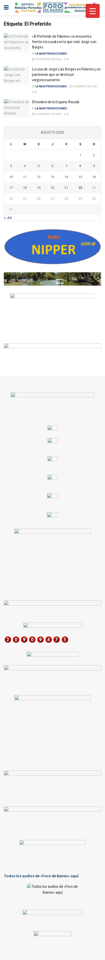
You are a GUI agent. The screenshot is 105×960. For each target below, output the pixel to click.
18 (25, 188)
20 (52, 188)
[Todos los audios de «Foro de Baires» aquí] (52, 893)
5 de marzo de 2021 (85, 86)
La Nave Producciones (51, 53)
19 (39, 188)
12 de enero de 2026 (47, 59)
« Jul (7, 218)
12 (39, 177)
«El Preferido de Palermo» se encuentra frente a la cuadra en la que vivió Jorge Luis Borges (64, 41)
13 (52, 177)
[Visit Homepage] (54, 8)
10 (11, 177)
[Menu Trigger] (93, 11)
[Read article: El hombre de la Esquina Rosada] (16, 108)
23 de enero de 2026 (47, 114)
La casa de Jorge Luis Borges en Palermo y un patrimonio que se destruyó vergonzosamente (66, 74)
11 (25, 177)
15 (80, 177)
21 (66, 188)
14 (66, 177)
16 (94, 177)
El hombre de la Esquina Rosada (55, 101)
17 (11, 188)
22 (80, 188)
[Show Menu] (6, 7)
